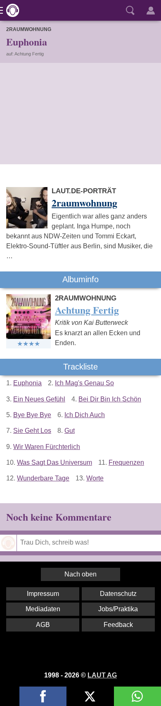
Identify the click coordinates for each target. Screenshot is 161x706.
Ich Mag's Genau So (84, 383)
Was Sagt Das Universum (54, 462)
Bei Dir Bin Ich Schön (109, 399)
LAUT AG (102, 675)
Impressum (43, 593)
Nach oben (80, 574)
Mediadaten (43, 608)
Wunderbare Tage (43, 478)
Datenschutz (118, 593)
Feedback (118, 624)
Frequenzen (126, 462)
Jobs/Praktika (118, 608)
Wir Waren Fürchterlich (46, 446)
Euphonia (27, 383)
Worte (95, 478)
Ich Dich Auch (84, 414)
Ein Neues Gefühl (39, 399)
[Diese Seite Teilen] (42, 696)
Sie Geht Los (32, 430)
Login (150, 10)
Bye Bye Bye (32, 414)
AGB (43, 624)
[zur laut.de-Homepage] (10, 10)
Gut (69, 430)
